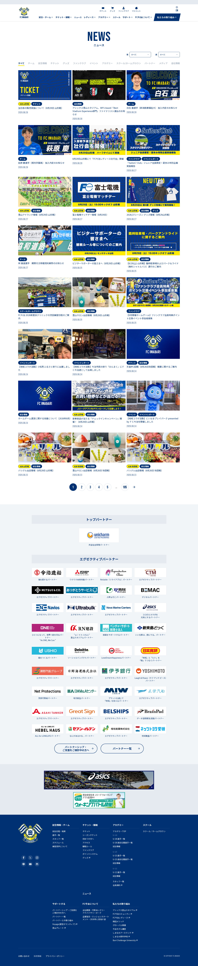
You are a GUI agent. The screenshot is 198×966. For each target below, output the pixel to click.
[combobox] (140, 54)
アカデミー (107, 63)
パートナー (150, 63)
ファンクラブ (79, 63)
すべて (21, 63)
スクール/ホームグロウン (128, 63)
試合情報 (42, 63)
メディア (163, 63)
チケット (55, 63)
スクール (147, 825)
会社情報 (175, 63)
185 (125, 487)
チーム (31, 63)
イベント (94, 63)
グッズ (66, 63)
